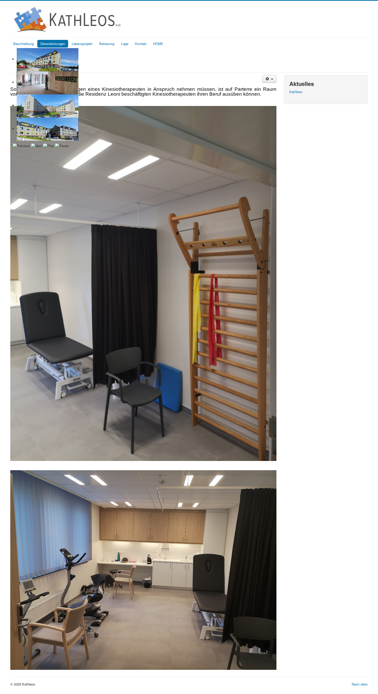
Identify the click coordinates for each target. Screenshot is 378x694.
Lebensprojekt (82, 43)
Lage (124, 43)
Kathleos (295, 92)
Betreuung (106, 43)
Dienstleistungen (52, 43)
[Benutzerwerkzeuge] (269, 79)
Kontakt (141, 43)
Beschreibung (23, 43)
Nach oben (360, 684)
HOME (158, 43)
